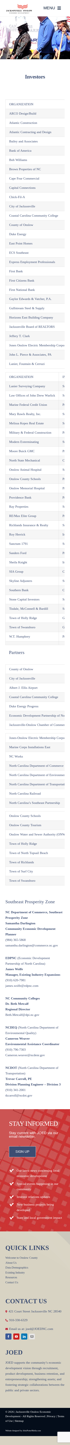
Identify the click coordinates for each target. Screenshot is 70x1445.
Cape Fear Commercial (24, 178)
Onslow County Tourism (25, 825)
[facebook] (8, 1336)
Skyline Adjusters (20, 581)
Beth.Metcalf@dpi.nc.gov (22, 1015)
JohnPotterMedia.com (32, 1430)
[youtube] (16, 1336)
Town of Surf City (21, 871)
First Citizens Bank (21, 280)
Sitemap (19, 1420)
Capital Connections (22, 188)
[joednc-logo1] (19, 5)
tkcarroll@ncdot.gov (18, 1095)
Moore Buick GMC (22, 451)
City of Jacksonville (22, 206)
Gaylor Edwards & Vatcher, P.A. (30, 299)
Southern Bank (19, 590)
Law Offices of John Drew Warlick (32, 395)
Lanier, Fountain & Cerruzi (27, 364)
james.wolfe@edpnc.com (21, 985)
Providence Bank (20, 497)
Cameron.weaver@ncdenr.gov (25, 1055)
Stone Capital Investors (24, 599)
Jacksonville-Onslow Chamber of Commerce (38, 725)
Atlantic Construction (23, 123)
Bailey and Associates (23, 141)
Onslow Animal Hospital (25, 469)
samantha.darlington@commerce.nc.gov (31, 945)
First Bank (16, 271)
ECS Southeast (19, 252)
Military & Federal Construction (30, 432)
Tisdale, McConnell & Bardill (28, 608)
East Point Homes (20, 243)
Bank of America (20, 150)
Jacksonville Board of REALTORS (32, 327)
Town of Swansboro (22, 627)
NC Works (16, 756)
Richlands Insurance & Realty (28, 525)
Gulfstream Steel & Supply (27, 308)
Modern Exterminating (24, 442)
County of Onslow (21, 225)
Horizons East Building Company (31, 317)
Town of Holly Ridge (23, 618)
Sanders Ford (17, 553)
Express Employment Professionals (32, 262)
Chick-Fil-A (17, 197)
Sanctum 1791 (18, 543)
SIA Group (16, 571)
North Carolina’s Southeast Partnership (34, 803)
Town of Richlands (21, 862)
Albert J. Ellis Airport (23, 687)
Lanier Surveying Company (27, 386)
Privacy (51, 1416)
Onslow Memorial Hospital (27, 488)
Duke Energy (17, 234)
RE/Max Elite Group (22, 516)
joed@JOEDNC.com (39, 1329)
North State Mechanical (24, 460)
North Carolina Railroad (25, 793)
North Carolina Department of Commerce (36, 765)
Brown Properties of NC (25, 169)
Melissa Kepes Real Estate (26, 423)
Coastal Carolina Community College (33, 215)
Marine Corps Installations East (30, 747)
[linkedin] (24, 1336)
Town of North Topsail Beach (28, 853)
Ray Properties (18, 506)
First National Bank (22, 290)
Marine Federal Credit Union (28, 404)
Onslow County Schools (25, 479)
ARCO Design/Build (22, 113)
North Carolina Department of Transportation (38, 784)
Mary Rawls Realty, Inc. (25, 414)
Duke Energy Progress (23, 706)
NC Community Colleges (22, 998)
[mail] (32, 1336)
